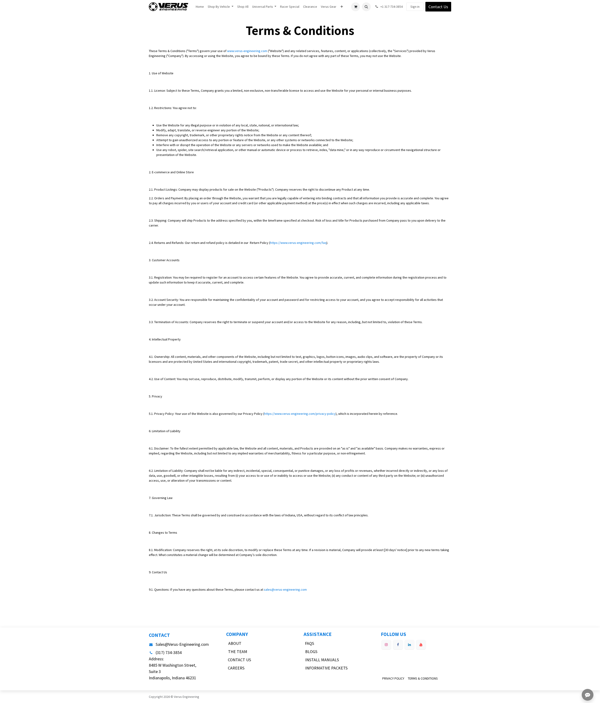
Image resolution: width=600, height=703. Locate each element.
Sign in (415, 6)
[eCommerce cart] (355, 6)
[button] (366, 6)
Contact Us (438, 6)
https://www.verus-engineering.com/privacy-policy (300, 414)
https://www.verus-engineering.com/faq (298, 243)
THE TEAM (237, 651)
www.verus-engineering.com (247, 51)
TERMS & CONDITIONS (423, 678)
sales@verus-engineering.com (285, 589)
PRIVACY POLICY (393, 678)
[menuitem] (200, 6)
